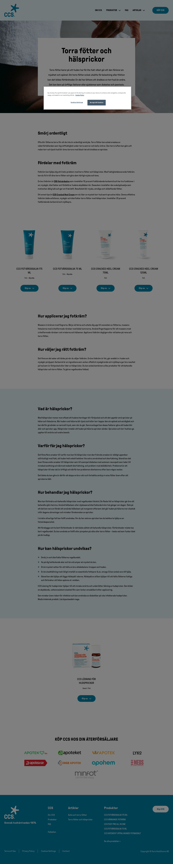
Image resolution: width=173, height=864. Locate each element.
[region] (87, 98)
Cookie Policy (79, 95)
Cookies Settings (77, 102)
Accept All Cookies (96, 102)
